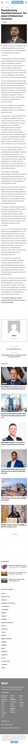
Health (3, 625)
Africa (3, 593)
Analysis (4, 600)
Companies (7, 7)
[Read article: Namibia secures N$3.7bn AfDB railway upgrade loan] (4, 580)
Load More (14, 534)
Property (4, 655)
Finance (13, 7)
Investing (4, 629)
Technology (5, 661)
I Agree (14, 742)
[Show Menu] (2, 2)
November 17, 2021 (13, 575)
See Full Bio (13, 338)
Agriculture (5, 596)
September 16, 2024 (13, 568)
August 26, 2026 (5, 391)
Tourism (4, 664)
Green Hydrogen (7, 622)
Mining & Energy (6, 638)
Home (2, 7)
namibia (3, 645)
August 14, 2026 (5, 502)
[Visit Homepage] (7, 2)
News (3, 648)
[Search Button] (26, 2)
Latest (3, 632)
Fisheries (4, 619)
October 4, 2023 (12, 22)
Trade (3, 667)
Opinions (4, 651)
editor (4, 22)
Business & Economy (8, 603)
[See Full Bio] (17, 339)
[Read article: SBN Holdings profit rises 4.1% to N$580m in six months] (14, 487)
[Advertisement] (14, 547)
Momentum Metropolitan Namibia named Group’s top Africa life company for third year (13, 415)
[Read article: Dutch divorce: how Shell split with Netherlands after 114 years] (4, 574)
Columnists (5, 606)
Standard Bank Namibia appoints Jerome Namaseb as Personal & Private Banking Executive (13, 471)
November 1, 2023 (13, 582)
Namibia (3, 642)
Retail (3, 658)
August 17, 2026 (5, 446)
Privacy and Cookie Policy (19, 740)
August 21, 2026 (5, 419)
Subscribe (18, 2)
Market (3, 635)
